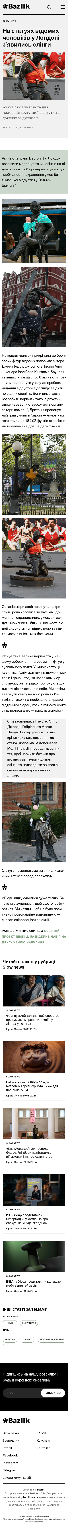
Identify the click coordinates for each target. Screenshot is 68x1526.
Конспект (43, 1441)
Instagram (10, 1463)
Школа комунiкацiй (17, 1478)
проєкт (27, 1340)
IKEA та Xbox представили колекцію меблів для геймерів (33, 1284)
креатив (10, 1340)
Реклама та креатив (52, 1340)
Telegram (10, 1470)
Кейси (41, 1433)
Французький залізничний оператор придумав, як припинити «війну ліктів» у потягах (32, 1020)
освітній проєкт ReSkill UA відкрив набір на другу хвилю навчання (34, 936)
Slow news (9, 21)
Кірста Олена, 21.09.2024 (18, 127)
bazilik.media (30, 1497)
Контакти (43, 1448)
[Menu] (61, 7)
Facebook (10, 1455)
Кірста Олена (14, 1029)
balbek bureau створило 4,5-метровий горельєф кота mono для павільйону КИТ (32, 1086)
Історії (7, 1448)
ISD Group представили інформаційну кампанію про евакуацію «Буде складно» (27, 1219)
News (10, 1323)
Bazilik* (41, 1490)
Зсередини (11, 1441)
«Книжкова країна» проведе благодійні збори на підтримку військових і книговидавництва (29, 1153)
